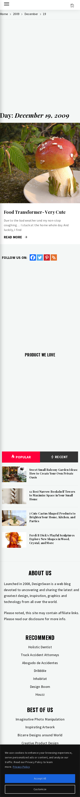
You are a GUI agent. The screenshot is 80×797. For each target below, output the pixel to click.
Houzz (40, 694)
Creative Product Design (40, 743)
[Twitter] (40, 257)
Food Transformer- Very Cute (35, 212)
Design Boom (40, 686)
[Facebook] (33, 257)
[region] (40, 770)
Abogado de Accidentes (40, 663)
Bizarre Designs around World (39, 735)
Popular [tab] (23, 457)
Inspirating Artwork (40, 727)
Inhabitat (40, 678)
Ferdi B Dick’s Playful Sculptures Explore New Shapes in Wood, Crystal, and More (52, 539)
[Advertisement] (40, 67)
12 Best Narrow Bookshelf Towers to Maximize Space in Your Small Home (52, 495)
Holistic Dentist (40, 647)
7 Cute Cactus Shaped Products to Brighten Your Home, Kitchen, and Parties (52, 517)
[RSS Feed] (54, 257)
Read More (40, 163)
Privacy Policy (21, 767)
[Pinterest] (47, 257)
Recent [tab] (61, 457)
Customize (40, 789)
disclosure (36, 619)
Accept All (40, 778)
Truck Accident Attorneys (40, 655)
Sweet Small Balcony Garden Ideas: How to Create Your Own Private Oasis (53, 473)
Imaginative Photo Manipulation (40, 719)
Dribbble (40, 670)
